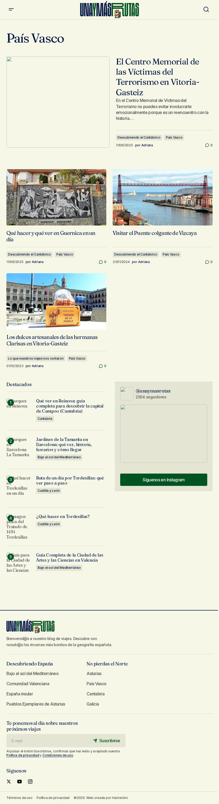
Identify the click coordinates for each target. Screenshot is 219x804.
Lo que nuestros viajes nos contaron (36, 358)
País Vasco (174, 137)
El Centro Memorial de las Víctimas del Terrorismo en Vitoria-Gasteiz (157, 76)
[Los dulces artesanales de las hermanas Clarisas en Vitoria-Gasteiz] (56, 301)
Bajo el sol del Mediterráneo (59, 457)
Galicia (93, 704)
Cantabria (45, 419)
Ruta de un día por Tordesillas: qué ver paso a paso (70, 480)
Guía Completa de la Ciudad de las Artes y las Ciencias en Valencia (69, 557)
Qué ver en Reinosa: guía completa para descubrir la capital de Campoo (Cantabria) (69, 406)
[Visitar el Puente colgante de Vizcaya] (163, 197)
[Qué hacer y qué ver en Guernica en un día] (56, 197)
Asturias (94, 673)
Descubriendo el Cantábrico (139, 137)
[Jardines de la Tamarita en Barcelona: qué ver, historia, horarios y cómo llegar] (19, 449)
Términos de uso (19, 798)
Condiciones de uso (57, 755)
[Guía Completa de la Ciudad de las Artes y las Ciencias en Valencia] (19, 565)
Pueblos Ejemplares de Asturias (35, 704)
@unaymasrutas (153, 391)
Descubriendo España (29, 664)
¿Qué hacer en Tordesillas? (63, 516)
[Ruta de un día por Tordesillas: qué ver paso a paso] (19, 488)
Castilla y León (49, 491)
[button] (11, 9)
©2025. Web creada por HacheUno (101, 798)
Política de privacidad (22, 755)
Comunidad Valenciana (27, 683)
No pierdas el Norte (107, 664)
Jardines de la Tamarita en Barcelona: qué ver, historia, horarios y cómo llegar (64, 444)
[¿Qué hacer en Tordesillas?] (19, 526)
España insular (19, 693)
